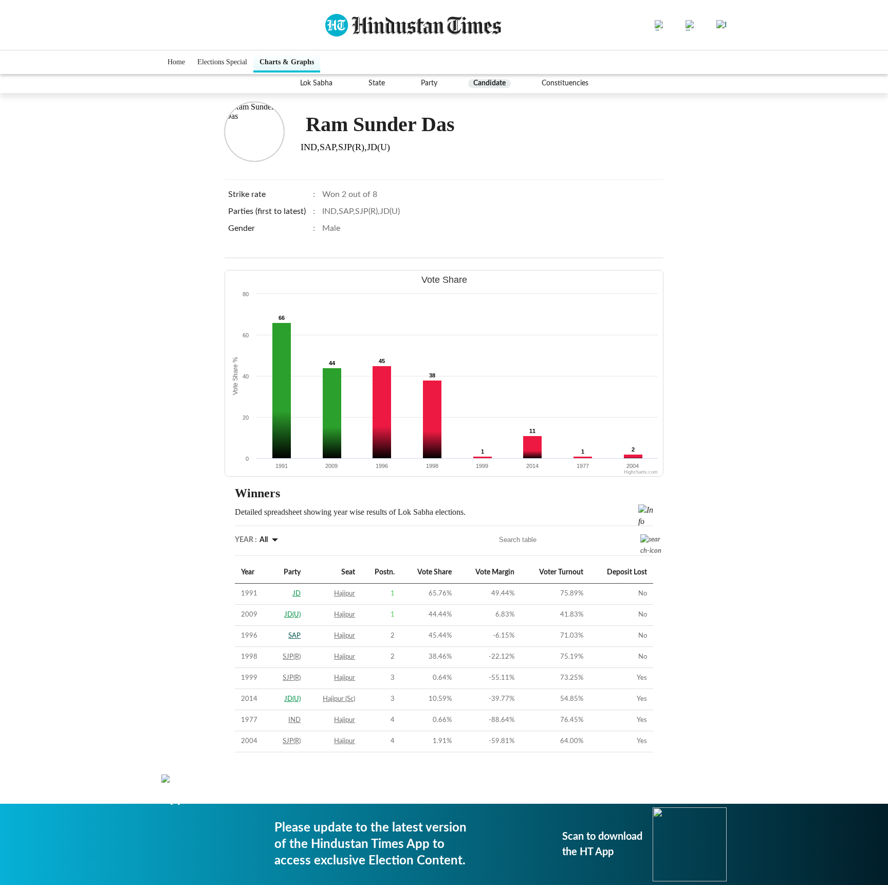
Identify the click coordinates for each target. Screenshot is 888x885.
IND (294, 720)
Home (176, 62)
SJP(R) (292, 657)
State (376, 83)
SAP (294, 636)
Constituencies (565, 83)
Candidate (489, 83)
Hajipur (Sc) (339, 699)
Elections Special (222, 62)
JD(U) (292, 614)
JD (296, 593)
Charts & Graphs (287, 62)
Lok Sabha (316, 83)
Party (429, 83)
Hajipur (344, 593)
